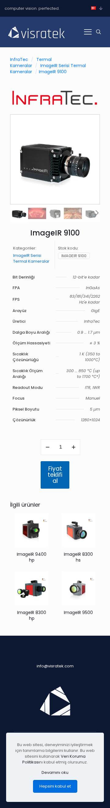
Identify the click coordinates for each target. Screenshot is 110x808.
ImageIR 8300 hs (78, 557)
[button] (97, 213)
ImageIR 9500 (78, 612)
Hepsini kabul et (55, 786)
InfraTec (19, 59)
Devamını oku (55, 772)
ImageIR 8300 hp (31, 615)
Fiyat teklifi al (55, 475)
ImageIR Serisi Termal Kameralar (31, 258)
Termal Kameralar (31, 62)
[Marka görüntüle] (55, 107)
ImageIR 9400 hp (31, 557)
